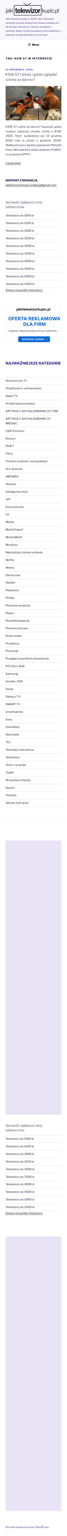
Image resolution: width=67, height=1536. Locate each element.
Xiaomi (10, 787)
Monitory (12, 544)
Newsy (10, 567)
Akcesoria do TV (16, 380)
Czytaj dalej (13, 163)
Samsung (12, 673)
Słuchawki (12, 734)
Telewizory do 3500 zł (20, 253)
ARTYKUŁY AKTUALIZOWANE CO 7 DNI (32, 411)
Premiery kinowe (17, 628)
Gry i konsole (14, 469)
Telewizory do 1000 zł (20, 215)
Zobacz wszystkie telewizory (24, 290)
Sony (9, 719)
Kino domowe (15, 507)
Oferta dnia (13, 575)
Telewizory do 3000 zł (20, 246)
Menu (35, 44)
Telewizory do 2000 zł (20, 230)
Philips (10, 598)
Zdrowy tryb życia (17, 802)
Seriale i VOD (14, 681)
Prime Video (14, 636)
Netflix (10, 560)
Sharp (9, 689)
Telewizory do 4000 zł (20, 261)
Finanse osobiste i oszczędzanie (26, 461)
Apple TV (12, 396)
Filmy (9, 453)
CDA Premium (15, 431)
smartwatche (14, 712)
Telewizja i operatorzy (20, 749)
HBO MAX (12, 476)
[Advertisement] (33, 977)
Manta (10, 522)
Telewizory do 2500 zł (20, 238)
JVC (8, 499)
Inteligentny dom (17, 491)
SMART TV (13, 704)
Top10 (10, 772)
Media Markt (14, 537)
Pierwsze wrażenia (18, 605)
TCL (8, 742)
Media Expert (14, 529)
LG (7, 514)
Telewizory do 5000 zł (20, 276)
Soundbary (13, 727)
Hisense (11, 484)
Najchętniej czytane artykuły (24, 552)
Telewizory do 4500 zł (20, 268)
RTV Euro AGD (15, 666)
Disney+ (11, 438)
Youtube (11, 795)
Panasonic (12, 590)
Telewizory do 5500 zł (20, 284)
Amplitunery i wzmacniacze (24, 388)
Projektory (13, 643)
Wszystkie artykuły (18, 780)
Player (10, 613)
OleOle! (10, 582)
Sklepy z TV (13, 696)
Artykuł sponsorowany (20, 403)
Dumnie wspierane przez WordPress (27, 1527)
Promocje (12, 651)
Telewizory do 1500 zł (20, 223)
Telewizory (13, 757)
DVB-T (10, 446)
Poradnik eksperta (17, 620)
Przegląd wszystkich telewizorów (27, 658)
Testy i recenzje (16, 765)
